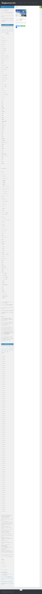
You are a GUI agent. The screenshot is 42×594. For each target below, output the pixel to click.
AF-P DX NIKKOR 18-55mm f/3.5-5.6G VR (7, 514)
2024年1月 (3, 415)
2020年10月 (3, 490)
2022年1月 (3, 461)
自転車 (3, 144)
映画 (2, 260)
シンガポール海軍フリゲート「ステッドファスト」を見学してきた (7, 574)
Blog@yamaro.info (9, 3)
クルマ (3, 71)
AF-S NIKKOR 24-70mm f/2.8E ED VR (7, 519)
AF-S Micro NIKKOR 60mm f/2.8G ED (6, 516)
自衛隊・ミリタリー (5, 142)
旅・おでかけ (19, 17)
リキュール (3, 98)
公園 (2, 233)
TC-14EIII (5, 555)
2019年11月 (3, 511)
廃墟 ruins (3, 117)
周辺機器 (3, 111)
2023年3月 (3, 434)
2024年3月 (3, 411)
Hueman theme (11, 592)
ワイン (3, 100)
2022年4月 (3, 455)
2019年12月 (3, 509)
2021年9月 (3, 469)
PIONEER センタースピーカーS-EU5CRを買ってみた (7, 579)
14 (5, 349)
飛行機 (3, 163)
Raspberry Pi (3, 44)
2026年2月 (3, 367)
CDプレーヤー (4, 38)
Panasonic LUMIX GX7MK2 (5, 550)
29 (7, 32)
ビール (3, 88)
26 (2, 32)
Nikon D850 (4, 546)
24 (10, 31)
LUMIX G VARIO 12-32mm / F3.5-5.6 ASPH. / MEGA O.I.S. (6, 534)
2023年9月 (3, 423)
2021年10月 (3, 467)
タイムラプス (4, 237)
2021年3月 (3, 480)
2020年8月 (3, 494)
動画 (2, 235)
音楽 (2, 161)
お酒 (2, 63)
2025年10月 (3, 375)
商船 (2, 113)
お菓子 (3, 61)
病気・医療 (3, 140)
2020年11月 (3, 488)
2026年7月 (3, 357)
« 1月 (6, 33)
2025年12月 (3, 371)
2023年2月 (3, 436)
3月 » (8, 33)
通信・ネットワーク (5, 155)
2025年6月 (3, 382)
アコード (3, 46)
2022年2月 (3, 459)
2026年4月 (3, 363)
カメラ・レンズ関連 (5, 67)
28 (5, 32)
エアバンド (4, 292)
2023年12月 (3, 417)
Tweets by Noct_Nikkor (4, 569)
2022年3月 (3, 457)
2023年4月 (3, 432)
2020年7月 (3, 496)
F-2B (6, 530)
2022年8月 (3, 448)
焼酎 (2, 134)
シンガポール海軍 (4, 75)
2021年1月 (3, 484)
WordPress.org (4, 566)
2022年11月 (3, 442)
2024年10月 (3, 398)
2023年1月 (3, 438)
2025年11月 (3, 373)
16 (9, 349)
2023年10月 (3, 421)
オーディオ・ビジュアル (5, 188)
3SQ (2, 514)
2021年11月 (3, 465)
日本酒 (3, 208)
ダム (2, 82)
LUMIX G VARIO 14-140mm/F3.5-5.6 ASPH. (6, 536)
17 (10, 349)
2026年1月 (3, 369)
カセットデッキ (4, 65)
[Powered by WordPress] (4, 592)
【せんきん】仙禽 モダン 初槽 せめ (7, 318)
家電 (2, 115)
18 (12, 349)
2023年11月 (3, 419)
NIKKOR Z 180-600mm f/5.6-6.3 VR (6, 543)
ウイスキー (4, 199)
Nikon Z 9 (3, 549)
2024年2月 (3, 413)
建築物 (3, 119)
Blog (16, 17)
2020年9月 (3, 492)
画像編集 (3, 138)
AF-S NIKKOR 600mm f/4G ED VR (6, 524)
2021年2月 (3, 482)
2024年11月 (3, 396)
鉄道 (2, 157)
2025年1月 (3, 392)
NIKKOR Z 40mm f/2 (3, 541)
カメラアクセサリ (4, 69)
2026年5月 (3, 361)
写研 (10, 556)
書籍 (2, 132)
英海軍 (3, 148)
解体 (3, 248)
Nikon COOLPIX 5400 (3, 544)
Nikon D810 (4, 545)
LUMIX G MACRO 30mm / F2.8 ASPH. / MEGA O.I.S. (6, 533)
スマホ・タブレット (5, 178)
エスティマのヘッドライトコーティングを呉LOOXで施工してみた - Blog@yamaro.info (7, 324)
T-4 (1, 553)
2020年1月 (3, 507)
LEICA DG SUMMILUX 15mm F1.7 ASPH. (6, 532)
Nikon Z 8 (6, 547)
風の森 (12, 556)
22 (7, 31)
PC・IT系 (3, 42)
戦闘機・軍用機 (4, 121)
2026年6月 (3, 359)
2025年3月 (3, 388)
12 (2, 349)
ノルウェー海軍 (4, 86)
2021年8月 (3, 471)
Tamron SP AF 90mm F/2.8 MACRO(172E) (7, 554)
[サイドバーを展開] (41, 7)
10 (10, 28)
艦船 (2, 146)
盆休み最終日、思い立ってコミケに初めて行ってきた (7, 584)
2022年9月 (3, 446)
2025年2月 (3, 390)
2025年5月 (3, 384)
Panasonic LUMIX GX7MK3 (7, 551)
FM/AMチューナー (4, 40)
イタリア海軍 (4, 50)
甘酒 (2, 136)
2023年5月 (3, 430)
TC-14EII (2, 555)
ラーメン (3, 96)
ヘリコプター (4, 92)
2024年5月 (3, 407)
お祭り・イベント (4, 59)
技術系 (3, 123)
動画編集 (3, 107)
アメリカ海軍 (4, 48)
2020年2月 (3, 505)
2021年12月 (3, 463)
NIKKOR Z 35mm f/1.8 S (4, 540)
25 (12, 31)
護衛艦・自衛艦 (5, 284)
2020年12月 (3, 486)
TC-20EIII (8, 555)
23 (9, 31)
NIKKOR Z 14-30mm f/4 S (5, 537)
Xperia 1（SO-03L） (3, 556)
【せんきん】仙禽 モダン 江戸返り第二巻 (7, 18)
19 (2, 31)
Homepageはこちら (4, 168)
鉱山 (2, 159)
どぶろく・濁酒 (4, 84)
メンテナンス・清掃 (5, 94)
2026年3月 (3, 365)
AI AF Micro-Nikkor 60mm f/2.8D (6, 528)
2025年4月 (3, 386)
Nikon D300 (8, 544)
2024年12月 (3, 394)
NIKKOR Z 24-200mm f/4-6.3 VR (7, 539)
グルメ (3, 73)
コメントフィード (4, 564)
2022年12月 (3, 440)
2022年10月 (3, 444)
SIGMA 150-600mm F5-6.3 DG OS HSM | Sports (7, 552)
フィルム (3, 90)
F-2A (4, 530)
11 (12, 28)
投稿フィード (4, 562)
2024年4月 (3, 409)
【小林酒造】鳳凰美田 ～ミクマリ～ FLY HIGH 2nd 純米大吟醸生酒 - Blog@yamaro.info (7, 334)
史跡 (2, 109)
